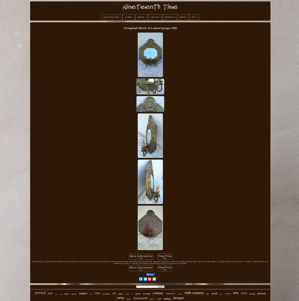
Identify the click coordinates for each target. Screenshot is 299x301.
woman (179, 294)
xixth (159, 298)
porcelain (106, 294)
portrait (262, 293)
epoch (138, 293)
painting (252, 294)
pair (50, 293)
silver (221, 294)
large (60, 294)
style (128, 298)
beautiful (146, 294)
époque (74, 294)
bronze (178, 298)
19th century (194, 293)
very (120, 297)
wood (214, 293)
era (235, 293)
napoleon (170, 293)
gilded (120, 294)
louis (244, 293)
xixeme (228, 294)
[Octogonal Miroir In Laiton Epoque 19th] (150, 55)
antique (127, 294)
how (91, 294)
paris (152, 299)
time (97, 293)
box (207, 294)
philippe (167, 298)
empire (83, 293)
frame (66, 294)
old (114, 293)
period (40, 292)
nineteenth (140, 298)
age (56, 294)
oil (132, 294)
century (158, 293)
